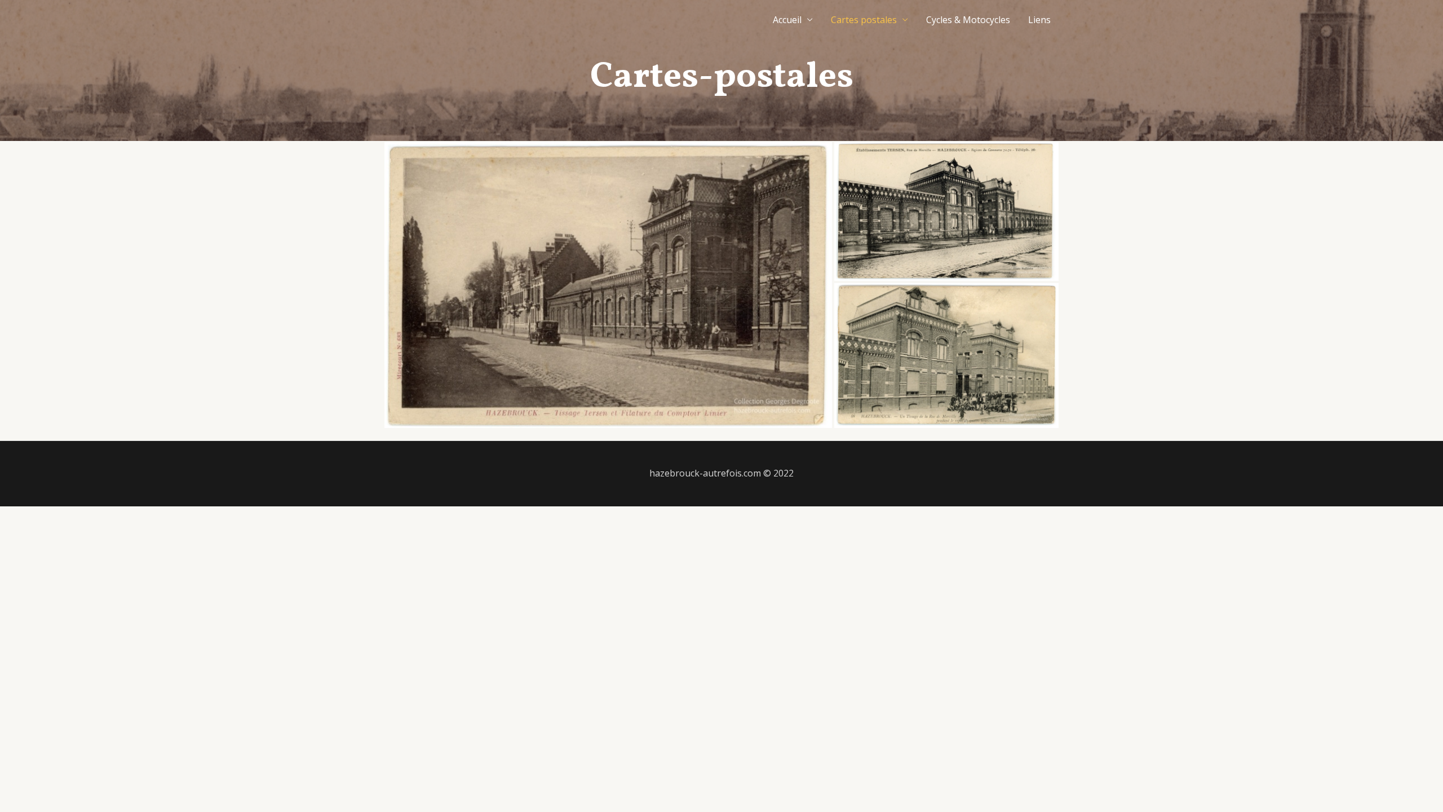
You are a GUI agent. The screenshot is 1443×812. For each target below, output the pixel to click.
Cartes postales (864, 20)
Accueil (787, 20)
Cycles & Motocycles (968, 20)
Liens (1039, 20)
